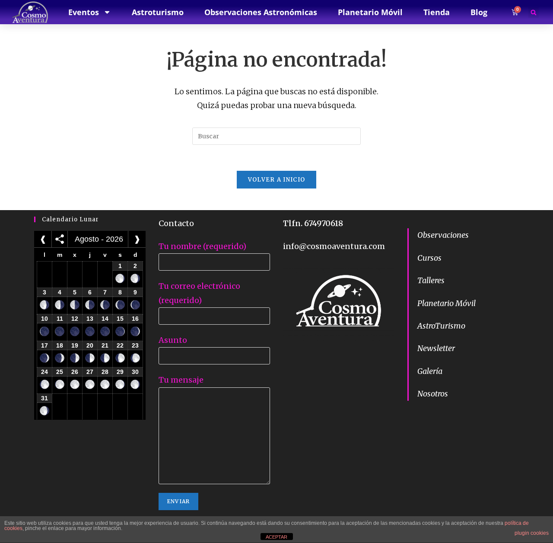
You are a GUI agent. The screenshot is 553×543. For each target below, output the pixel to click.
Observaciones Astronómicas (260, 12)
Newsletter (436, 348)
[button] (533, 12)
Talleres (431, 280)
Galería (429, 371)
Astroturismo (158, 12)
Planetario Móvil (446, 303)
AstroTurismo (441, 326)
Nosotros (432, 394)
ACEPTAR (276, 537)
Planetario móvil (370, 12)
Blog (478, 12)
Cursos (429, 258)
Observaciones (443, 235)
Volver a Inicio (276, 179)
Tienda (436, 12)
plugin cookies (532, 533)
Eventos (83, 12)
